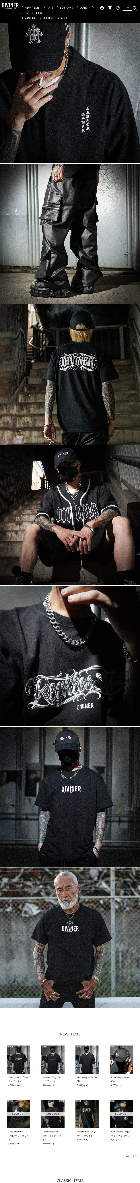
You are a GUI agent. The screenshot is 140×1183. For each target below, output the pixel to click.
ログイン (89, 828)
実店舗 (123, 843)
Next (135, 95)
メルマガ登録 (86, 853)
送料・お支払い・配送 (51, 820)
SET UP (37, 13)
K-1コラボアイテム (17, 854)
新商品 (123, 819)
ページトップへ (135, 789)
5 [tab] (73, 166)
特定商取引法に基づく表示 (16, 883)
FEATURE (46, 18)
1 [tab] (62, 166)
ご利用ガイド (51, 838)
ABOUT (63, 18)
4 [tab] (70, 166)
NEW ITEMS (29, 8)
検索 (135, 8)
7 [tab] (78, 166)
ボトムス (19, 825)
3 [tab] (68, 166)
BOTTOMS (64, 8)
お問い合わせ (9, 877)
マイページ (86, 835)
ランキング (121, 827)
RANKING (28, 18)
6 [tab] (75, 166)
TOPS (47, 8)
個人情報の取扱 (10, 888)
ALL (16, 862)
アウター (19, 840)
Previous (4, 95)
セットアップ (16, 833)
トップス (19, 819)
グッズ (18, 847)
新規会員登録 (86, 820)
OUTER (81, 8)
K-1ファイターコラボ (122, 835)
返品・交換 (51, 829)
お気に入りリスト (86, 844)
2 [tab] (65, 166)
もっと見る (131, 315)
